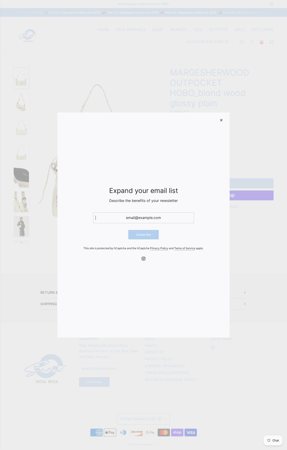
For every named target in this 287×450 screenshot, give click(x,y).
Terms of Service (184, 248)
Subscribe (143, 234)
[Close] (221, 120)
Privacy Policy (159, 248)
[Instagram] (143, 259)
